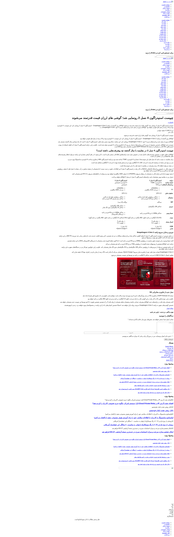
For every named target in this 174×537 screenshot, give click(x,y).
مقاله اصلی (169, 308)
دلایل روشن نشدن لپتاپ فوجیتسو (161, 371)
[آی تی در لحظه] (168, 1)
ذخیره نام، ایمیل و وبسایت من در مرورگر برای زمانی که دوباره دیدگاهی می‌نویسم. (146, 336)
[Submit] (155, 113)
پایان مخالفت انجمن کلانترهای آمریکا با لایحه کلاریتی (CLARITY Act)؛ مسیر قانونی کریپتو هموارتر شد (144, 389)
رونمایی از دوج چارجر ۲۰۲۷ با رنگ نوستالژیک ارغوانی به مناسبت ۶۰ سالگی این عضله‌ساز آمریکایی (145, 378)
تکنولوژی (170, 122)
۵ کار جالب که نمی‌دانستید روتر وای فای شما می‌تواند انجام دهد (154, 392)
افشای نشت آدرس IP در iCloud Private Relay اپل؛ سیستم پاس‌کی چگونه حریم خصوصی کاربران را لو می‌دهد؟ (141, 367)
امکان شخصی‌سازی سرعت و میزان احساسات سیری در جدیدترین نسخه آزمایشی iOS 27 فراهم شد (144, 382)
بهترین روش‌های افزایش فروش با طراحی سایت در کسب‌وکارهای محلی (152, 385)
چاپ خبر (170, 132)
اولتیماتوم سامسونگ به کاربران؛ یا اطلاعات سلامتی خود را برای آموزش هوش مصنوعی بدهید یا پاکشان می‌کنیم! (141, 375)
